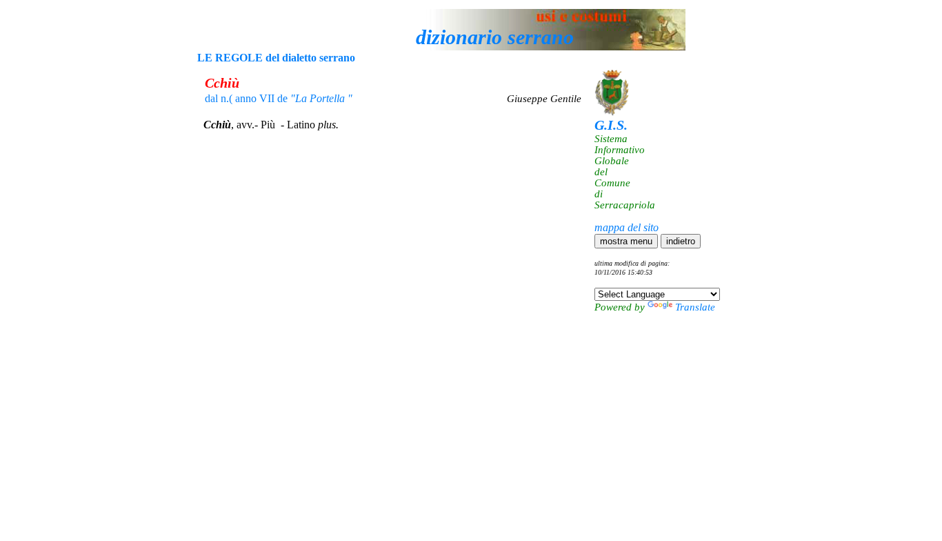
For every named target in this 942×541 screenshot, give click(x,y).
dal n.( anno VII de (278, 98)
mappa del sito (626, 227)
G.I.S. (611, 124)
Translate (695, 307)
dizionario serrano (495, 37)
